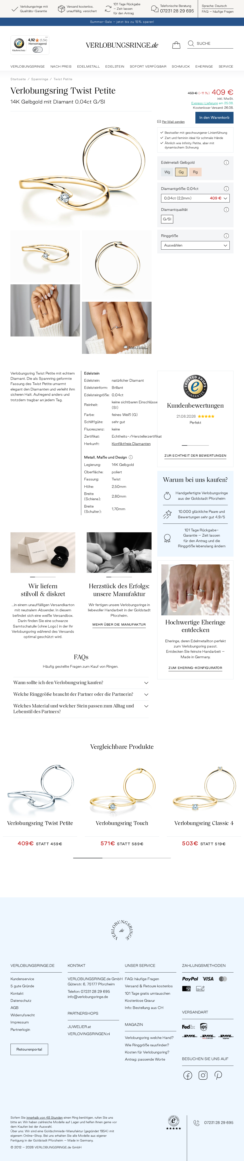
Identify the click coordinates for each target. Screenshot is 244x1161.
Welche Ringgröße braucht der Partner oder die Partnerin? (73, 694)
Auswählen (173, 245)
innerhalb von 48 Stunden (44, 1117)
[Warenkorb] (176, 44)
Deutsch (214, 5)
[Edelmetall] (226, 162)
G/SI (167, 219)
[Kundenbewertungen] (195, 387)
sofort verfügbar (148, 66)
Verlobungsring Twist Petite (40, 823)
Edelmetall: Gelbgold (178, 162)
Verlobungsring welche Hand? (149, 1038)
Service (226, 66)
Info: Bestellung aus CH (144, 1008)
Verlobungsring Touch (122, 823)
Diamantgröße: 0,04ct (179, 189)
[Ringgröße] (226, 235)
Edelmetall (88, 66)
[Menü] (46, 38)
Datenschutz (20, 1000)
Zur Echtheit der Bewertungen (195, 455)
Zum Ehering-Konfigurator (195, 667)
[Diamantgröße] (226, 188)
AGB (14, 1008)
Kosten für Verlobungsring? (147, 1052)
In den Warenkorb (214, 117)
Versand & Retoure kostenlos (149, 986)
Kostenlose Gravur (140, 1000)
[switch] (38, 50)
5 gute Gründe (22, 986)
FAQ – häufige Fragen (218, 11)
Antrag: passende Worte (145, 1059)
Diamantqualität (174, 209)
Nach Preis (61, 66)
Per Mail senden (173, 121)
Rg (195, 172)
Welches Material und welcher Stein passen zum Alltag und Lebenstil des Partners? (73, 709)
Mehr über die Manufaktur (119, 624)
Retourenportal (29, 1049)
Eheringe (204, 66)
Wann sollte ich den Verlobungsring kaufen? (58, 683)
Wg (167, 172)
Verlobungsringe (27, 66)
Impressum (19, 1022)
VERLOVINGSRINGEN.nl (89, 1034)
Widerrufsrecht (22, 1015)
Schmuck (181, 66)
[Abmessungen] (130, 457)
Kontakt (17, 993)
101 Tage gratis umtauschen (147, 993)
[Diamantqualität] (226, 209)
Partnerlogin (20, 1030)
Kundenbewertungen (195, 406)
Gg (181, 172)
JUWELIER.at (79, 1027)
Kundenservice (22, 979)
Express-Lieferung (204, 103)
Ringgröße (169, 236)
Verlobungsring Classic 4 (204, 823)
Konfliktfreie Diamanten (131, 444)
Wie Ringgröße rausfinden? (147, 1045)
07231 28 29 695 (219, 1123)
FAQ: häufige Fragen (142, 979)
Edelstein (114, 66)
